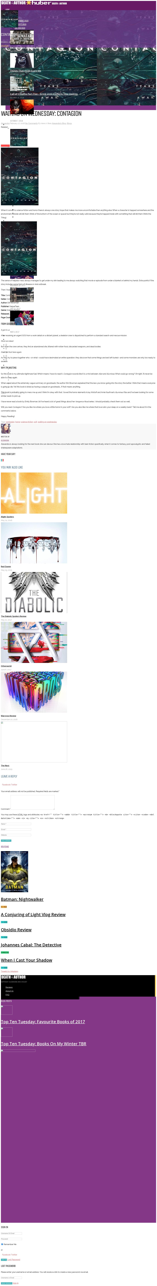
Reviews (9, 987)
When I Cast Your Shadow (26, 960)
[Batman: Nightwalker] (14, 892)
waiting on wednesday (47, 422)
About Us (9, 991)
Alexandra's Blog (21, 20)
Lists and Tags (11, 220)
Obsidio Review (16, 930)
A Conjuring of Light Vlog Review (33, 914)
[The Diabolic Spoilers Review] (34, 612)
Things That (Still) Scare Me (25, 70)
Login (8, 365)
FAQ (7, 995)
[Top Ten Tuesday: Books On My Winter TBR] (22, 278)
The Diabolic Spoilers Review (13, 616)
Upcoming (5, 46)
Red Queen (6, 566)
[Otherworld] (34, 662)
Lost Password (13, 1260)
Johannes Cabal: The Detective (31, 945)
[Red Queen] (34, 563)
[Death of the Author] (34, 4)
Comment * (6, 809)
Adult (17, 217)
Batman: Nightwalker (22, 899)
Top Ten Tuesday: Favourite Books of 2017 (43, 1021)
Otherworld (6, 666)
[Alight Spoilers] (34, 513)
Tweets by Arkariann (9, 971)
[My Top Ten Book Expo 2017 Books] (22, 301)
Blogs (69, 123)
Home (8, 9)
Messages (14, 380)
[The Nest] (34, 762)
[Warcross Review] (34, 712)
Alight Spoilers (7, 516)
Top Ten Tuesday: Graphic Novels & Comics (34, 328)
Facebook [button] (6, 785)
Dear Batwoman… (20, 117)
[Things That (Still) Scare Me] (22, 67)
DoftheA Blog (20, 28)
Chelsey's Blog (20, 24)
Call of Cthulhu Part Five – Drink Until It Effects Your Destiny (44, 93)
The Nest (5, 765)
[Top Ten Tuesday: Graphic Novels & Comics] (22, 324)
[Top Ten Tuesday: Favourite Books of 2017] (6, 1014)
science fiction (27, 422)
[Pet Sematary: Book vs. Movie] (22, 43)
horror (17, 422)
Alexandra (5, 123)
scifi (35, 422)
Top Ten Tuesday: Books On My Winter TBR (43, 1044)
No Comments (31, 123)
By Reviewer (15, 128)
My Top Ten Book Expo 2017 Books (29, 305)
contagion (10, 422)
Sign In (16, 1283)
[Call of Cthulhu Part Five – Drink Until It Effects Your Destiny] (22, 90)
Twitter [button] (14, 785)
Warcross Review (8, 716)
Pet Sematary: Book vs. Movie (26, 47)
